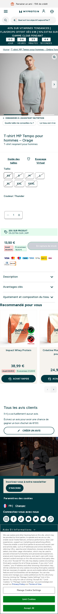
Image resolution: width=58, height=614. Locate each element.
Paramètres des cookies (18, 498)
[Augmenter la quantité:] (19, 215)
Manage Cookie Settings (29, 590)
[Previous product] (47, 389)
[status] (13, 215)
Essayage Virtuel (40, 161)
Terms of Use (35, 584)
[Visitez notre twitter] (36, 519)
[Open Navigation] (5, 11)
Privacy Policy (18, 584)
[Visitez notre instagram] (6, 519)
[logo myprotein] (29, 11)
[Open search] (5, 20)
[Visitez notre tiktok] (21, 519)
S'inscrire (15, 488)
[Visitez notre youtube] (28, 519)
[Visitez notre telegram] (43, 519)
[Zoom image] (54, 56)
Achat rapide (21, 378)
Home (6, 49)
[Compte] (44, 11)
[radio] (8, 175)
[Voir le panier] (52, 11)
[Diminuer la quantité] (7, 215)
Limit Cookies (29, 599)
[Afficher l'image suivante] (54, 84)
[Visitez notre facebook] (14, 519)
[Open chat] (51, 519)
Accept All (29, 608)
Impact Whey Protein (18, 350)
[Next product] (54, 389)
